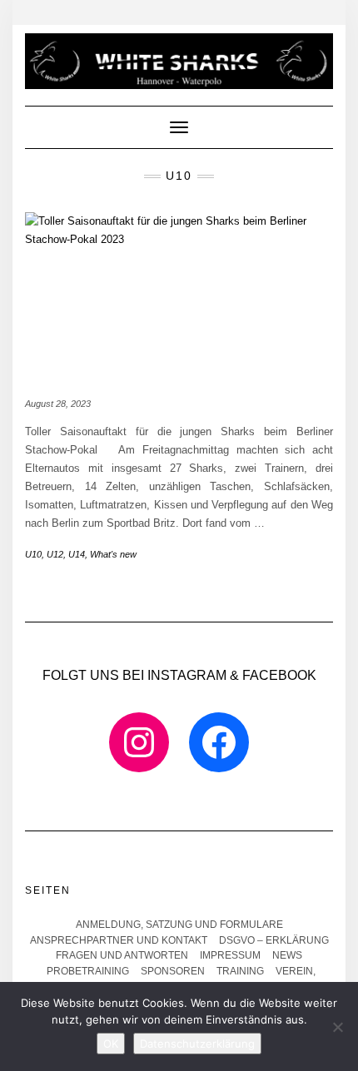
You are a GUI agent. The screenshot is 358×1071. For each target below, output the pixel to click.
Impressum (230, 955)
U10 (33, 554)
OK (110, 1043)
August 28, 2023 (58, 404)
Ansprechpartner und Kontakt (118, 940)
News (287, 955)
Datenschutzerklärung (197, 1043)
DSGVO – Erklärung (274, 940)
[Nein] (337, 1027)
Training (240, 971)
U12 (55, 554)
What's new (113, 554)
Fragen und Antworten (122, 955)
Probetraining (88, 971)
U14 (76, 554)
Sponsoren (173, 971)
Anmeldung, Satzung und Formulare (179, 924)
